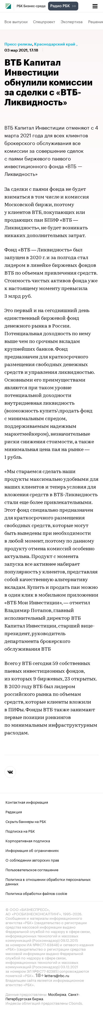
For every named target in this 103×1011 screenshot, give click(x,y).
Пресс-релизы (18, 44)
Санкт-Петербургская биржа (42, 996)
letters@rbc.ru (56, 975)
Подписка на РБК (20, 830)
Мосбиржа (57, 994)
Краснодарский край (54, 44)
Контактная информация (26, 801)
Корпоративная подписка (27, 840)
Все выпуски (15, 21)
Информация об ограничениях (32, 850)
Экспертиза (72, 21)
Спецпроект (44, 21)
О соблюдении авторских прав (32, 859)
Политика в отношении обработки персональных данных (48, 881)
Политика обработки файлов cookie (36, 893)
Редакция (13, 811)
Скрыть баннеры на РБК (25, 821)
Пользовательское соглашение (31, 869)
